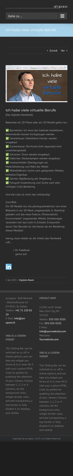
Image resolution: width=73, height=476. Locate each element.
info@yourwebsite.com (52, 331)
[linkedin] (9, 267)
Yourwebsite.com (49, 339)
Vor (63, 50)
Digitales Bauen (26, 280)
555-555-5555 (57, 319)
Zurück (53, 50)
